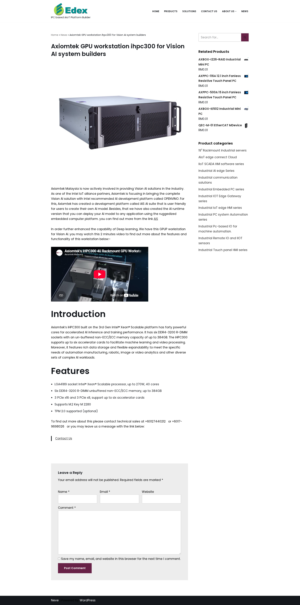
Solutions (189, 11)
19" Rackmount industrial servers (222, 150)
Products (170, 11)
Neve (55, 600)
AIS (156, 219)
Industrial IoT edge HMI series (220, 208)
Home (155, 11)
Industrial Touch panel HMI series (222, 250)
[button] (235, 11)
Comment (67, 508)
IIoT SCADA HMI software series (221, 164)
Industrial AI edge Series (216, 171)
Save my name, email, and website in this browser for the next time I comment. (121, 559)
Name (63, 492)
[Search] (245, 37)
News (244, 11)
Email (105, 492)
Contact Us (209, 11)
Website (148, 492)
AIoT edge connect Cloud (217, 157)
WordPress (87, 600)
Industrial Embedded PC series (221, 189)
